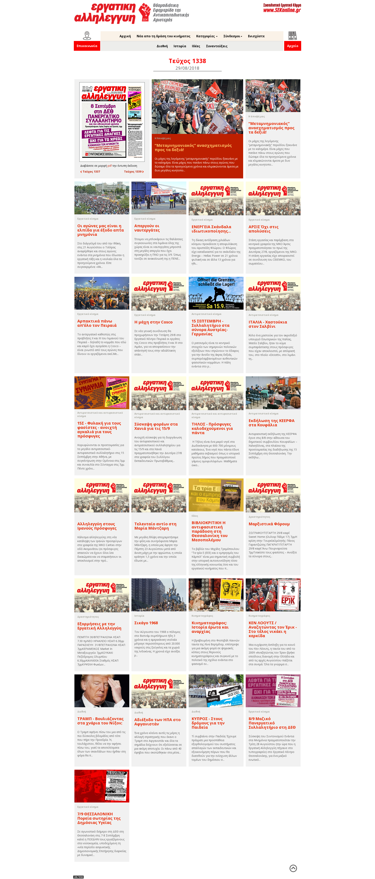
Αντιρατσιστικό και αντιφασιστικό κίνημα (100, 414)
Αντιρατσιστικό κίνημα (206, 314)
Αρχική (125, 36)
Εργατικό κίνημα (87, 218)
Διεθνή (162, 46)
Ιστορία (180, 46)
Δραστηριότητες (259, 516)
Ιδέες (196, 46)
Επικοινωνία (87, 46)
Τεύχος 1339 (133, 171)
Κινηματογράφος (202, 615)
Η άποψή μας (256, 116)
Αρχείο (292, 46)
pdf (110, 165)
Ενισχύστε (256, 36)
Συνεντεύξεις (217, 46)
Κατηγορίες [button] (206, 36)
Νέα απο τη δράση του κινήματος (163, 36)
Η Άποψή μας (163, 138)
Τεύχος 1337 (91, 171)
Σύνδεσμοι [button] (231, 36)
